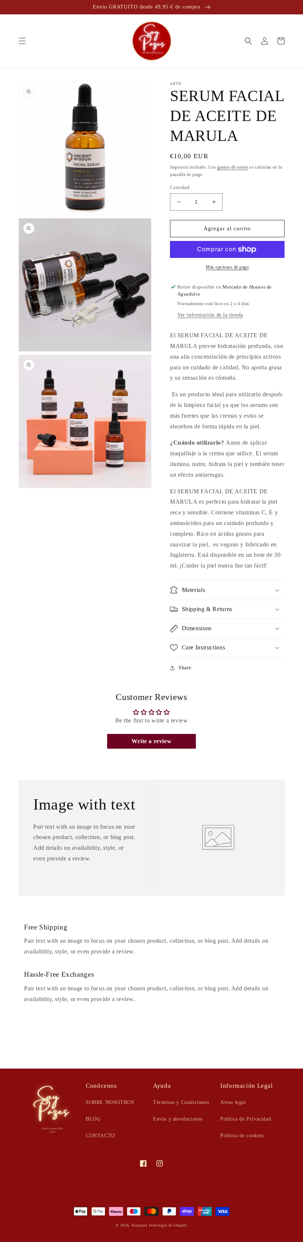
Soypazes (139, 1225)
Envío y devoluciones (177, 1119)
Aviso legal (233, 1102)
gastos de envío (232, 167)
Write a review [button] (151, 741)
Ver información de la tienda (210, 315)
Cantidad (180, 187)
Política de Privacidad (245, 1119)
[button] (22, 41)
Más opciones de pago (227, 267)
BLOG (93, 1119)
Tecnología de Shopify (168, 1225)
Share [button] (184, 667)
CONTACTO (100, 1135)
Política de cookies (241, 1135)
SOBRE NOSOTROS (110, 1102)
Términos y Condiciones (181, 1102)
